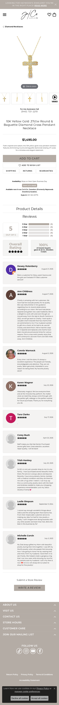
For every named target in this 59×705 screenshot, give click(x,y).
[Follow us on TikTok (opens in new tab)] (19, 651)
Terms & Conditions (44, 675)
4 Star (24, 227)
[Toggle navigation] (4, 15)
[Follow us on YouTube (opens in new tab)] (33, 651)
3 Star (24, 230)
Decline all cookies (19, 698)
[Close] (55, 4)
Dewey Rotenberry (27, 266)
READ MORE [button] (41, 6)
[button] (49, 15)
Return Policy (12, 675)
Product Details (29, 209)
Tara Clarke (23, 414)
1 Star (25, 236)
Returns (27, 171)
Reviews (29, 216)
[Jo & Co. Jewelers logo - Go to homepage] (29, 15)
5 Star (24, 224)
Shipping (11, 171)
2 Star (24, 233)
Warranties (46, 171)
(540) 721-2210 (29, 111)
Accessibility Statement (29, 680)
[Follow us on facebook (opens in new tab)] (40, 651)
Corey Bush (23, 435)
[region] (29, 63)
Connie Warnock (26, 350)
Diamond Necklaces (14, 27)
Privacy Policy (27, 675)
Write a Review (29, 587)
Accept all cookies (39, 698)
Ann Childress (24, 291)
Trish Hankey (24, 460)
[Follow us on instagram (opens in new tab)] (26, 651)
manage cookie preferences (27, 691)
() (51, 224)
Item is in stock (29, 186)
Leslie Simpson (25, 501)
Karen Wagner (25, 382)
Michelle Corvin (25, 535)
